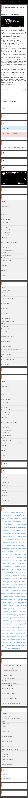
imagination (20, 564)
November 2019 (6, 480)
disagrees (22, 545)
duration (3, 549)
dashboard (8, 542)
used (9, 641)
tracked (13, 636)
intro (20, 569)
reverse (21, 614)
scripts (23, 617)
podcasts (3, 593)
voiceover (14, 642)
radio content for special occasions (17, 602)
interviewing (11, 569)
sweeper (17, 630)
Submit (24, 147)
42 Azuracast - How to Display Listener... (12, 665)
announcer (18, 515)
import (8, 566)
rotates (15, 615)
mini (25, 579)
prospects (8, 600)
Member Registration (7, 736)
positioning (14, 593)
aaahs (6, 512)
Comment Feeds (6, 778)
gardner (18, 558)
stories (16, 627)
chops (16, 531)
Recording (3, 257)
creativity (15, 540)
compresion (19, 534)
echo (3, 551)
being (10, 523)
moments (23, 581)
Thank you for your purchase (9, 756)
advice (22, 514)
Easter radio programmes (20, 549)
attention (4, 518)
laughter (6, 573)
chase (22, 530)
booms (10, 524)
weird (23, 644)
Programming (4, 245)
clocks (9, 533)
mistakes (11, 581)
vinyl (6, 642)
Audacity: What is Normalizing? (9, 696)
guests (5, 561)
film (12, 557)
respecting (11, 612)
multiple (14, 582)
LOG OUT (4, 726)
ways (14, 644)
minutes (4, 581)
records (16, 608)
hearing (3, 563)
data (12, 542)
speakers (7, 626)
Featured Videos (6, 204)
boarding (7, 524)
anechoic (14, 515)
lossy (10, 576)
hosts (15, 563)
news (12, 584)
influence (4, 567)
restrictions (8, 614)
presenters (24, 594)
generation (8, 560)
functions (10, 558)
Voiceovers (4, 275)
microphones (17, 579)
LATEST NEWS (5, 723)
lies (22, 573)
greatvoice (25, 560)
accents (8, 512)
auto (7, 520)
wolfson (22, 645)
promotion (21, 599)
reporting (6, 611)
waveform (3, 644)
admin (4, 103)
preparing (11, 594)
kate (16, 572)
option (6, 587)
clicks (25, 531)
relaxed (9, 609)
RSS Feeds (4, 774)
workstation (14, 647)
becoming (7, 523)
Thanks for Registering (7, 762)
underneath (7, 639)
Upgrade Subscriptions (7, 764)
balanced (9, 521)
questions (18, 600)
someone (3, 624)
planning (4, 591)
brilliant (20, 525)
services (24, 618)
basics (19, 521)
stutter (20, 629)
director (11, 545)
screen (18, 617)
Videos (3, 209)
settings (6, 620)
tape (6, 632)
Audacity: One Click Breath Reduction (11, 703)
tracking (17, 636)
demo (7, 543)
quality (14, 600)
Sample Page (5, 754)
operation (24, 585)
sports (18, 626)
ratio (18, 606)
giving (19, 560)
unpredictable (5, 641)
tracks (20, 636)
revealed (15, 614)
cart (11, 528)
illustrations (15, 564)
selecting (15, 618)
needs (6, 584)
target (8, 632)
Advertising (4, 214)
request (14, 611)
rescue (21, 611)
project (8, 599)
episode (17, 552)
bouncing (19, 524)
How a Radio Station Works (7, 224)
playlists (13, 591)
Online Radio (5, 739)
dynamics (10, 549)
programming (4, 599)
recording (12, 608)
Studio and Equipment (6, 268)
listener (7, 575)
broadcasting (10, 527)
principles (9, 596)
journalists (10, 572)
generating (3, 560)
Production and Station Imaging (9, 242)
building (22, 527)
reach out (25, 606)
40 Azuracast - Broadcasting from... (10, 670)
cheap (25, 530)
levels (17, 573)
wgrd (25, 644)
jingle (22, 570)
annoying (22, 515)
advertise (6, 514)
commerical (4, 534)
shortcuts (17, 620)
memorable (24, 578)
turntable (15, 638)
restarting (4, 614)
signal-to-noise (8, 621)
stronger (23, 627)
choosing (13, 531)
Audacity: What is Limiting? (8, 693)
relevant (12, 609)
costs (25, 539)
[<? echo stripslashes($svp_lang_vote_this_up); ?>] (4, 104)
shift (11, 620)
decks (21, 542)
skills (19, 621)
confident (5, 537)
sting (14, 627)
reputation (11, 611)
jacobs (18, 570)
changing (13, 530)
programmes (22, 597)
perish (3, 590)
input (14, 567)
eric (25, 552)
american (7, 515)
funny (13, 558)
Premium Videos (5, 240)
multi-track (10, 582)
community (14, 534)
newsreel (19, 584)
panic (17, 588)
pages (14, 588)
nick (22, 584)
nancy (24, 582)
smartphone (4, 623)
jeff (20, 570)
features (6, 557)
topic (9, 636)
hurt (25, 563)
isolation (10, 570)
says (4, 617)
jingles (24, 570)
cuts (21, 540)
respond (14, 612)
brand (25, 524)
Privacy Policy (5, 746)
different (5, 545)
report (3, 611)
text (22, 633)
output (12, 587)
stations (24, 626)
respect (7, 612)
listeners (10, 575)
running (20, 615)
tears (17, 632)
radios (19, 605)
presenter (20, 594)
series (19, 618)
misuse (14, 581)
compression (24, 534)
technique (24, 632)
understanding (13, 639)
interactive (24, 567)
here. (3, 75)
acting (12, 512)
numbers (24, 584)
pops (8, 593)
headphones (24, 561)
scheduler (7, 617)
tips (5, 636)
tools (7, 636)
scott (10, 617)
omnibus (3, 585)
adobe (20, 512)
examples (12, 554)
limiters (24, 573)
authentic (24, 518)
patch (19, 588)
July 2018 (4, 490)
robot (8, 615)
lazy (10, 573)
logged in (11, 133)
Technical (3, 270)
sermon (21, 618)
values (22, 641)
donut (14, 546)
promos (14, 599)
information (10, 567)
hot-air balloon (19, 563)
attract (7, 518)
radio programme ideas (13, 605)
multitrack (18, 582)
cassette (13, 528)
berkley (18, 523)
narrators (3, 584)
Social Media (4, 265)
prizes (12, 596)
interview (6, 569)
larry (3, 573)
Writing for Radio (5, 278)
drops (21, 548)
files (10, 557)
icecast (3, 564)
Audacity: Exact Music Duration (9, 691)
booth (13, 524)
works (7, 647)
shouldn (20, 620)
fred (5, 558)
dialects (25, 543)
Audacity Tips (4, 222)
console (16, 537)
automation (15, 520)
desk (9, 543)
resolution (3, 612)
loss (5, 576)
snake (14, 623)
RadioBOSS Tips (5, 252)
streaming (20, 627)
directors (15, 545)
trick (6, 638)
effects (12, 551)
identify (8, 564)
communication (9, 534)
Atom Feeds (5, 776)
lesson (15, 573)
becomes (3, 523)
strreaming (5, 629)
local (21, 575)
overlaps (24, 587)
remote (18, 609)
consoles (20, 537)
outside (18, 587)
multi (7, 582)
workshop (10, 647)
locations (24, 575)
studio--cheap (16, 629)
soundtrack (24, 624)
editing (7, 551)
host (13, 563)
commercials (23, 533)
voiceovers (18, 642)
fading (14, 555)
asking (23, 517)
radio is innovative (15, 603)
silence (12, 621)
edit (5, 551)
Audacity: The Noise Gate (8, 688)
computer (14, 536)
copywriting (17, 539)
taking (25, 630)
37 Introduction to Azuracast (9, 678)
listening (14, 575)
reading (3, 608)
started (21, 626)
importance (12, 566)
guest (2, 561)
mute (22, 582)
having (20, 561)
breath (10, 525)
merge (3, 579)
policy (6, 593)
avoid (23, 520)
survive (6, 630)
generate (24, 558)
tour (11, 636)
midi (23, 579)
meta (5, 579)
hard (14, 561)
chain (3, 530)
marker (14, 578)
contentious (4, 539)
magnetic (19, 576)
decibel (18, 542)
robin (6, 615)
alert (4, 515)
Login (3, 729)
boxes (23, 524)
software (19, 623)
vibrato (24, 641)
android (10, 515)
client (4, 533)
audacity (10, 518)
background (5, 521)
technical (20, 632)
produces (23, 596)
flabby (16, 557)
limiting (3, 575)
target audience (13, 632)
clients (6, 533)
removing (25, 609)
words (25, 645)
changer (9, 530)
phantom (11, 590)
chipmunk (9, 531)
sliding (22, 621)
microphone (12, 579)
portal (11, 593)
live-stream (18, 575)
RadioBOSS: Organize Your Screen (10, 683)
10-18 (4, 512)
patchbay (22, 588)
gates (21, 558)
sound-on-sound (11, 624)
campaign (3, 528)
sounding (20, 624)
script (21, 617)
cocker (11, 533)
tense (20, 633)
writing (9, 648)
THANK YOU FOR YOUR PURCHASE (10, 759)
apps (8, 517)
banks (17, 521)
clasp (23, 531)
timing (3, 636)
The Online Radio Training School (11, 2)
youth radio (16, 648)
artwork (17, 517)
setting (3, 620)
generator (12, 560)
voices (21, 642)
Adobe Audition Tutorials (7, 212)
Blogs (4, 108)
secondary (4, 618)
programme (17, 597)
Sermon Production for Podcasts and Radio (11, 263)
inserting (17, 567)
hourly (23, 563)
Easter (13, 549)
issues (13, 570)
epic (15, 552)
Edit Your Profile (6, 716)
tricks (8, 638)
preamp (25, 593)
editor (10, 551)
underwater (18, 639)
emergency (20, 551)
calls (25, 527)
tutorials (22, 638)
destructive (13, 543)
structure (9, 629)
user (13, 641)
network (9, 584)
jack (16, 570)
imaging (24, 564)
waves (11, 644)
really (6, 608)
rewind (24, 614)
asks (25, 517)
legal (12, 573)
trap (25, 636)
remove (21, 609)
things (8, 635)
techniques (4, 633)
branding (4, 525)
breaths (16, 525)
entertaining (8, 552)
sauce (25, 615)
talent (3, 632)
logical (3, 576)
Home (3, 721)
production (9, 597)
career (9, 528)
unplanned (23, 639)
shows (3, 621)
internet (3, 569)
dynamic (6, 549)
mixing (20, 581)
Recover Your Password (7, 751)
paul (25, 588)
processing (16, 596)
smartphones (9, 623)
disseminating (5, 546)
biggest (21, 523)
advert (3, 514)
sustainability (13, 630)
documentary (10, 546)
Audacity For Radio (5, 219)
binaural (25, 523)
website (16, 644)
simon (15, 621)
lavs (8, 573)
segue (12, 618)
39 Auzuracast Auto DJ (7, 673)
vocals (11, 642)
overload (3, 588)
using (16, 641)
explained (24, 554)
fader (12, 555)
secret (7, 618)
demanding (3, 543)
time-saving (24, 635)
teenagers (9, 633)
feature (3, 557)
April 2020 (4, 477)
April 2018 (4, 498)
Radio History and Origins (7, 250)
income (23, 566)
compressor (4, 536)
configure (9, 537)
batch (22, 521)
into (18, 569)
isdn (8, 570)
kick (25, 572)
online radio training (15, 585)
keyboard (23, 572)
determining (21, 543)
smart (24, 621)
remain (15, 609)
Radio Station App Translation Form (10, 749)
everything (8, 554)
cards (7, 528)
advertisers (14, 514)
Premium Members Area (8, 744)
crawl (6, 540)
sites (17, 621)
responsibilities (23, 612)
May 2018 (4, 495)
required (18, 611)
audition (20, 518)
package (11, 588)
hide (6, 563)
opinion (3, 587)
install (20, 567)
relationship (24, 608)
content (23, 537)
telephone (13, 633)
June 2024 (4, 475)
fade (9, 555)
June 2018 (4, 492)
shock (14, 620)
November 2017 (6, 503)
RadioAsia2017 (4, 602)
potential (21, 593)
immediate (5, 566)
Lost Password (5, 731)
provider (11, 600)
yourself (12, 648)
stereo (11, 627)
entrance (12, 552)
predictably (4, 594)
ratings (15, 606)
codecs (14, 533)
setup (9, 620)
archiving (11, 517)
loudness (16, 576)
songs (6, 624)
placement (24, 590)
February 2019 (5, 482)
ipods (6, 570)
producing (5, 597)
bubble (18, 527)
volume (24, 642)
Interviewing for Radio (6, 229)
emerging (24, 551)
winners (10, 645)
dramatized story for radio (15, 548)
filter (14, 557)
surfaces (3, 630)
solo (22, 623)
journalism (6, 572)
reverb (18, 614)
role (10, 615)
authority (4, 520)
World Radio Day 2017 (21, 647)
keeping (19, 572)
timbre (20, 635)
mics (21, 579)
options (9, 587)
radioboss (9, 602)
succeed (23, 629)
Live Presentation (5, 232)
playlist (10, 591)
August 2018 (5, 487)
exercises (15, 554)
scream (15, 617)
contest (8, 539)
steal (9, 627)
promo (11, 599)
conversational (12, 539)
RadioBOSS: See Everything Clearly (10, 680)
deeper (24, 542)
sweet (20, 630)
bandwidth (13, 521)
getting (16, 560)
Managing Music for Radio (7, 235)
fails (16, 555)
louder (12, 576)
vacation (18, 641)
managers (7, 578)
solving (24, 623)
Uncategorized (5, 206)
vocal (9, 642)
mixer (17, 581)
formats (22, 557)
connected (13, 537)
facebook (6, 555)
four (25, 557)
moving (4, 582)
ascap (20, 517)
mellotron (20, 578)
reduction (19, 608)
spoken (10, 626)
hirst (8, 563)
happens (11, 561)
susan (9, 630)
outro (15, 587)
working (4, 647)
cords (21, 539)
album (25, 514)
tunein (12, 638)
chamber (6, 530)
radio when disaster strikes (9, 606)
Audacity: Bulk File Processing (9, 685)
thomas (11, 635)
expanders (20, 554)
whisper (3, 645)
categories (21, 528)
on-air (7, 585)
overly (6, 588)
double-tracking (19, 546)
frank (3, 558)
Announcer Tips (5, 217)
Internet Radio (4, 227)
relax (2, 609)
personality (7, 590)
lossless (7, 576)
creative (12, 540)
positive (18, 593)
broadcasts (15, 527)
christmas (19, 531)
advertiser (10, 514)
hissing (10, 563)
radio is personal (5, 605)
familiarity (19, 555)
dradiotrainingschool (6, 548)
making (2, 578)
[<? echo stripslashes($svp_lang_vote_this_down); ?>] (6, 104)
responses (18, 612)
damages (4, 542)
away (25, 520)
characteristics (18, 530)
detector (16, 543)
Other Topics (4, 237)
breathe (13, 525)
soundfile (16, 624)
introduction (24, 569)
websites (20, 644)
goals (21, 560)
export (3, 555)
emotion (4, 552)
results (12, 614)
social (16, 623)
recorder (8, 608)
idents (11, 564)
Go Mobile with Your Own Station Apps (11, 718)
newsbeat (15, 584)
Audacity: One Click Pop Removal (10, 701)
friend (7, 558)
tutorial (19, 638)
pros (5, 600)
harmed (17, 561)
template (17, 633)
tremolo (3, 638)
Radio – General (5, 247)
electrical (16, 551)
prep (7, 594)
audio (17, 518)
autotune (19, 520)
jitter (3, 572)
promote (17, 599)
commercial (18, 533)
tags (23, 630)
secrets (9, 618)
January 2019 (5, 485)
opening (20, 585)
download (24, 546)
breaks (7, 525)
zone (19, 648)
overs (9, 588)
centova (25, 528)
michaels (8, 579)
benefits (15, 523)
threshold (17, 635)
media (17, 578)
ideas (6, 564)
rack (21, 600)
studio (12, 629)
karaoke (13, 572)
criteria (19, 540)
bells (13, 523)
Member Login (5, 734)
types (25, 638)
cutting (23, 540)
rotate (12, 615)
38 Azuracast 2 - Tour (7, 675)
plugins (16, 591)
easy (26, 549)
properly (25, 599)
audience (14, 518)
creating (8, 540)
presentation (15, 594)
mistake (7, 581)
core (23, 539)
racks (23, 600)
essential (3, 554)
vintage (4, 642)
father (25, 555)
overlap (21, 587)
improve (20, 566)
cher (6, 531)
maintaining (24, 576)
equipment (22, 552)
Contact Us (4, 713)
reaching (21, 606)
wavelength (8, 644)
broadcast (24, 525)
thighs (5, 635)
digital (8, 545)
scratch (12, 617)
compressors (9, 536)
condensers (23, 536)
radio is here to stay (8, 603)
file (8, 557)
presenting (5, 596)
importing (17, 566)
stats (7, 627)
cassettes (17, 528)
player (7, 591)
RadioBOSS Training (6, 255)
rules (17, 615)
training (22, 636)
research (24, 611)
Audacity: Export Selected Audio (9, 698)
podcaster (24, 591)
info (7, 567)
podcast (20, 591)
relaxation (5, 609)
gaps (16, 558)
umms (4, 639)
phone (14, 590)
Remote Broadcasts (6, 260)
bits (2, 524)
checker (3, 531)
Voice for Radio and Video (7, 273)
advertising (19, 514)
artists (14, 517)
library (20, 573)
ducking (24, 548)
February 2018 (5, 500)
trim (10, 638)
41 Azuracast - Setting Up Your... (10, 668)
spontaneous (14, 626)
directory (18, 545)
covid (4, 540)
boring (16, 524)
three (14, 635)
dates (14, 542)
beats (24, 521)
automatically (10, 520)
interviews (16, 569)
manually (10, 578)
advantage (23, 512)
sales (23, 615)
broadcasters (4, 527)
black (4, 524)
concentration (18, 536)
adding (17, 512)
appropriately (4, 517)
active (14, 512)
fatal (22, 555)
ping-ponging (18, 590)
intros (3, 570)
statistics (4, 627)
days (16, 542)
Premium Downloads (7, 741)
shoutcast (24, 620)
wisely (16, 645)
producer (20, 596)
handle (8, 561)
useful (11, 641)
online (9, 585)
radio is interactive (22, 603)
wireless (13, 645)
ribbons (3, 615)
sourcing (3, 626)
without (19, 645)
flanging (19, 557)
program (13, 597)
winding (6, 645)
